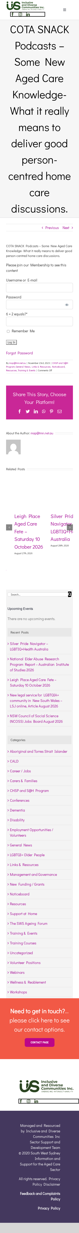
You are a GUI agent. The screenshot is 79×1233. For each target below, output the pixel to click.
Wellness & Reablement (28, 982)
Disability (17, 819)
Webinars (17, 972)
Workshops (18, 992)
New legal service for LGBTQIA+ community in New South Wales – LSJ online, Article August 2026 (36, 700)
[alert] (39, 619)
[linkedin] (28, 14)
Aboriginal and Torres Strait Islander (38, 751)
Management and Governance (33, 874)
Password (13, 297)
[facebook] (12, 14)
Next (66, 227)
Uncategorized (21, 952)
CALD (14, 761)
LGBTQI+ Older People (27, 854)
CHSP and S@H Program (29, 790)
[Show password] (67, 304)
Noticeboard (58, 366)
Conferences (19, 800)
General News (23, 366)
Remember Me (22, 330)
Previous (52, 227)
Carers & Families (23, 780)
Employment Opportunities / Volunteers (31, 832)
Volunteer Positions (25, 962)
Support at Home (23, 913)
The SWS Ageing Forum (28, 923)
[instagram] (20, 14)
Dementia (17, 810)
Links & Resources (41, 366)
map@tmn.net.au (17, 363)
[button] (9, 527)
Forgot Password (19, 352)
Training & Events (26, 370)
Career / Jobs (20, 770)
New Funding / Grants (27, 884)
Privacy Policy (49, 1208)
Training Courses (23, 943)
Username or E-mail (21, 280)
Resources (11, 370)
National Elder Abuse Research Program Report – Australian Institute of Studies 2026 (39, 664)
